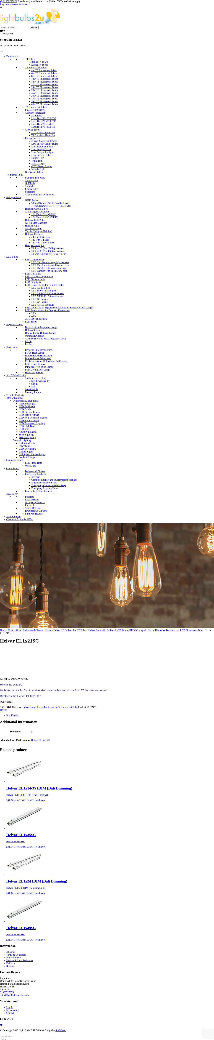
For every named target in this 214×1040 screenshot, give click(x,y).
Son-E (34, 383)
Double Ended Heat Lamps (38, 355)
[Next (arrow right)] (4, 1039)
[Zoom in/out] (1, 1036)
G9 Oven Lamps (33, 228)
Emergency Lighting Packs (44, 488)
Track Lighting (26, 434)
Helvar (48, 630)
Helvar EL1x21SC (40, 740)
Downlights (24, 446)
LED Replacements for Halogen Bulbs (44, 285)
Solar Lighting (13, 516)
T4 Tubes (29, 59)
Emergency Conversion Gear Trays (48, 485)
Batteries (29, 496)
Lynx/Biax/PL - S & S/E (43, 126)
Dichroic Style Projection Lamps (41, 327)
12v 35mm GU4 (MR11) (43, 214)
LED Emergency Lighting (32, 423)
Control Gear (12, 468)
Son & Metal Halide (16, 375)
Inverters (35, 477)
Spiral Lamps (37, 163)
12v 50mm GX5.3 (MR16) (44, 217)
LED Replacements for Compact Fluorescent (47, 310)
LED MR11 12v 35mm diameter (47, 296)
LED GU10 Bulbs (40, 287)
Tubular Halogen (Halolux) (38, 231)
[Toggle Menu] (1, 51)
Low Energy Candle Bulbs (44, 143)
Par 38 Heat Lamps (34, 352)
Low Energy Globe (41, 155)
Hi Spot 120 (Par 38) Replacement (48, 254)
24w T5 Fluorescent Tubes (44, 87)
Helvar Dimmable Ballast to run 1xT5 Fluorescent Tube (175, 630)
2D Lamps (36, 115)
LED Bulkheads (27, 406)
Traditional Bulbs (14, 174)
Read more (40, 800)
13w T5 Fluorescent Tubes (44, 78)
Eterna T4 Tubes (39, 64)
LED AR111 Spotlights (42, 304)
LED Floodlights (27, 403)
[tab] (110, 715)
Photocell (29, 505)
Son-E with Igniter (40, 381)
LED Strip (24, 429)
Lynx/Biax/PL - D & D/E (43, 118)
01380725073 (10, 1)
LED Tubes (31, 321)
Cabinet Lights (26, 451)
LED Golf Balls (33, 273)
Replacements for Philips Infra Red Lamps (46, 361)
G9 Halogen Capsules (36, 222)
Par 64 (28, 344)
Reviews (10, 966)
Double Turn (37, 158)
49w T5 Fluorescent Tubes (44, 98)
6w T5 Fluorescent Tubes (44, 73)
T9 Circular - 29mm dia (43, 135)
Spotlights (30, 191)
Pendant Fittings (27, 457)
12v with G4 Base (40, 239)
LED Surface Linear (29, 420)
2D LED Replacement (36, 318)
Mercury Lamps (33, 392)
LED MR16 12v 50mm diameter (47, 293)
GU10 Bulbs (31, 200)
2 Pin (34, 313)
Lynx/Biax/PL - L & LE (43, 124)
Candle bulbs (31, 180)
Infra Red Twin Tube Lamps (39, 366)
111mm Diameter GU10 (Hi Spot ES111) (51, 206)
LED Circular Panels (29, 412)
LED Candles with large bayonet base (50, 262)
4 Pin (34, 316)
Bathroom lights (27, 443)
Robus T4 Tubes (39, 62)
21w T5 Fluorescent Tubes (44, 84)
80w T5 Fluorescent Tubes (44, 104)
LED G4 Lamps (39, 302)
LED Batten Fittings (29, 414)
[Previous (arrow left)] (1, 1039)
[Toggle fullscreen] (4, 1036)
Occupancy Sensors (35, 502)
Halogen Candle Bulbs (36, 208)
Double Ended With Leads (38, 358)
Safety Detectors (33, 508)
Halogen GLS (32, 225)
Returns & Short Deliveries (19, 960)
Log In (3, 4)
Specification (12, 715)
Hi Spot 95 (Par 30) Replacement (47, 251)
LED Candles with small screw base (49, 270)
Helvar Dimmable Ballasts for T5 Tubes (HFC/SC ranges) (117, 630)
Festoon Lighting (27, 437)
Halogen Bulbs (13, 197)
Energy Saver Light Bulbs (44, 141)
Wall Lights (31, 465)
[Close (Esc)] (10, 1036)
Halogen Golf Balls (34, 220)
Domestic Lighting (22, 440)
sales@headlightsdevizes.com (14, 995)
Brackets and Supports (36, 510)
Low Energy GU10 (41, 149)
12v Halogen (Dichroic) (37, 211)
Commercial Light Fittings (26, 400)
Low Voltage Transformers (38, 491)
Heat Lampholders (34, 372)
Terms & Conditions (16, 954)
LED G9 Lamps (39, 299)
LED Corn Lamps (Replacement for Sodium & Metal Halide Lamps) (59, 307)
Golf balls (30, 183)
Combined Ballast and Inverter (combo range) (54, 479)
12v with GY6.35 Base (42, 242)
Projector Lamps (14, 324)
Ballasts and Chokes (35, 471)
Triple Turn (36, 160)
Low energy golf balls (42, 146)
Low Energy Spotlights (42, 152)
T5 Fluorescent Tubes (36, 67)
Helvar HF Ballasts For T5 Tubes (69, 630)
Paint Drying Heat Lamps (37, 369)
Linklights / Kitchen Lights (32, 454)
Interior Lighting (14, 398)
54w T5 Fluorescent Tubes (44, 101)
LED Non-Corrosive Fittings (33, 417)
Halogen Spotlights (34, 245)
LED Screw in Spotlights (43, 290)
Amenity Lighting (28, 431)
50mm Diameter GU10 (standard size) (50, 203)
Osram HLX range (34, 335)
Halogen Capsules (34, 234)
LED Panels (25, 409)
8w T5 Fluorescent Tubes (44, 76)
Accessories (12, 494)
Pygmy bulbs (31, 189)
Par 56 (28, 341)
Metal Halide (31, 389)
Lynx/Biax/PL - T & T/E (43, 121)
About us (10, 952)
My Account (13, 4)
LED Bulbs (12, 256)
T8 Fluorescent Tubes (36, 107)
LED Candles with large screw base (49, 268)
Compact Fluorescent (35, 112)
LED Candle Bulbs (34, 259)
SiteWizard (60, 1030)
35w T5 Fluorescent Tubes (44, 93)
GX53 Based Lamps (41, 166)
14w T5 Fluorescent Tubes (44, 81)
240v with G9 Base (41, 237)
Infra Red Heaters (34, 513)
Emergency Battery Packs (44, 482)
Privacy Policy (13, 957)
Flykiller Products (15, 395)
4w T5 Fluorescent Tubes (44, 70)
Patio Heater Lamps (35, 364)
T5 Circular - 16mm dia (43, 132)
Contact (24, 4)
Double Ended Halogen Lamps (40, 333)
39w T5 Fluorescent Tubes (44, 95)
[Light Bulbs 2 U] (30, 24)
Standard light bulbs (35, 177)
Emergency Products (35, 474)
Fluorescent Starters (34, 110)
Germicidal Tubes (34, 172)
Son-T (34, 386)
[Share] (7, 1036)
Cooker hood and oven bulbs (39, 194)
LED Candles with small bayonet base (50, 265)
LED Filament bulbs (35, 279)
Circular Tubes (32, 129)
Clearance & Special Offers (19, 519)
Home (3, 630)
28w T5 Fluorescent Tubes (44, 90)
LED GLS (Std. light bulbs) (39, 276)
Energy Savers (32, 138)
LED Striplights (33, 282)
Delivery (10, 963)
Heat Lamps (12, 347)
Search (34, 28)
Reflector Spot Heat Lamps (38, 350)
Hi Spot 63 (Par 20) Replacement (47, 248)
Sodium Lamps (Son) (35, 378)
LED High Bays (27, 426)
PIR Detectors (32, 499)
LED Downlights (27, 448)
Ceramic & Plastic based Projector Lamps (45, 338)
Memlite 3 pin (38, 169)
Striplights (30, 186)
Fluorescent (12, 56)
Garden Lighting (14, 460)
